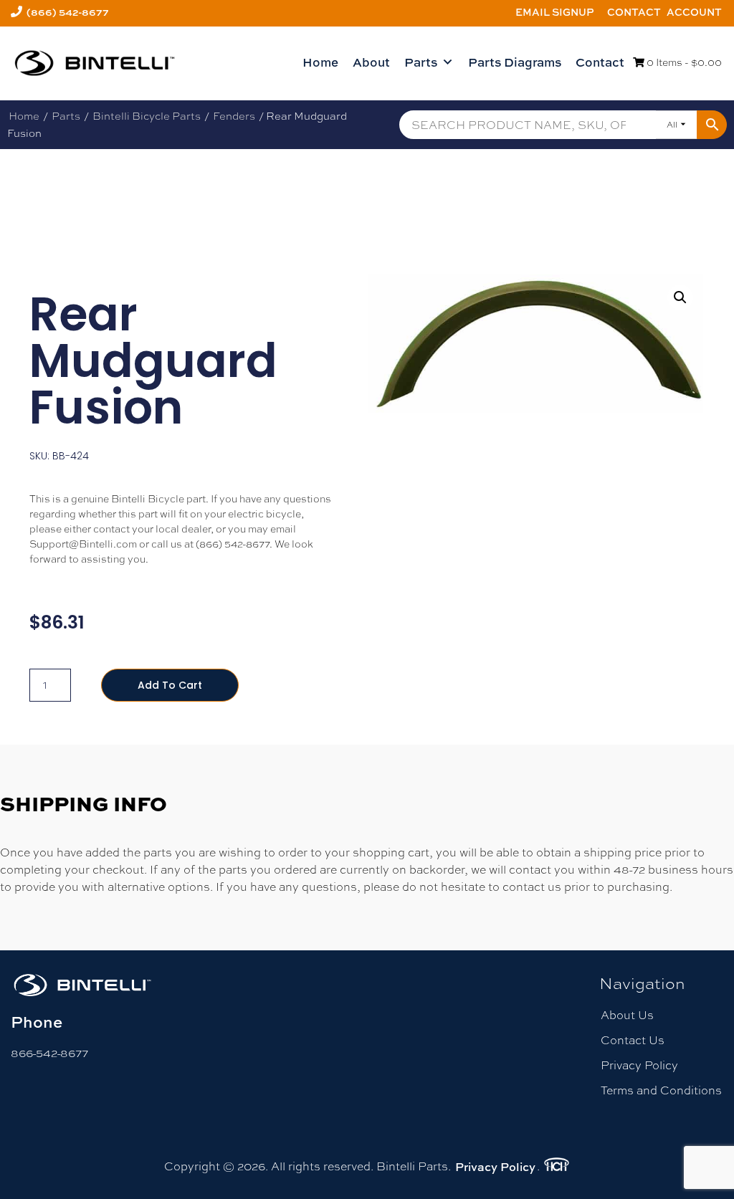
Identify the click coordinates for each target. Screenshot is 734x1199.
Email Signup (554, 12)
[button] (680, 297)
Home (320, 62)
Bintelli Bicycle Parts (146, 116)
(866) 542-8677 (68, 12)
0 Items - (683, 62)
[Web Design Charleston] (557, 1166)
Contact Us (632, 1040)
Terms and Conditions (661, 1090)
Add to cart (170, 685)
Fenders (234, 116)
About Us (627, 1015)
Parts (420, 62)
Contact (634, 12)
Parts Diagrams (514, 62)
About (371, 62)
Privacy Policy (639, 1065)
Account (694, 12)
